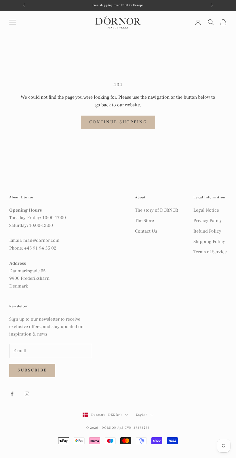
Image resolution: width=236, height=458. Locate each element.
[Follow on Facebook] (12, 394)
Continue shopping (118, 122)
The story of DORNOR (156, 210)
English (142, 415)
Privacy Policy (207, 220)
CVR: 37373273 (137, 428)
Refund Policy (207, 231)
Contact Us (146, 231)
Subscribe (32, 370)
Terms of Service (210, 252)
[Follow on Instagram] (27, 394)
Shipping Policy (209, 241)
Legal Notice (206, 210)
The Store (144, 220)
